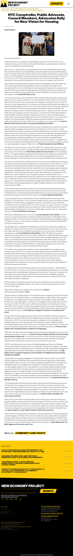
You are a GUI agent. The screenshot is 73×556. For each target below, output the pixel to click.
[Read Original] (9, 29)
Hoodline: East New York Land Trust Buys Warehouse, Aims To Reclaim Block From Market (22, 456)
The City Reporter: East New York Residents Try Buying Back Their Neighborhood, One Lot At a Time (22, 450)
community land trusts (30, 433)
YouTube (46, 289)
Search (48, 490)
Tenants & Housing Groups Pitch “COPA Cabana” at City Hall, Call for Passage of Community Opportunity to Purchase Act (23, 470)
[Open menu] (68, 3)
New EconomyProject (18, 4)
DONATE (56, 3)
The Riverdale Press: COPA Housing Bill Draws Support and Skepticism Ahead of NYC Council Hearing (20, 463)
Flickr (28, 292)
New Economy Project (22, 486)
